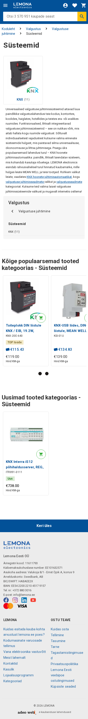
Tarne (55, 647)
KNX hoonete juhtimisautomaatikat (49, 177)
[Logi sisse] (65, 5)
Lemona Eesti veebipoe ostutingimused (62, 675)
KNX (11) (14, 231)
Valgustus (33, 29)
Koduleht (8, 29)
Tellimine (57, 635)
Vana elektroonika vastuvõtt (24, 652)
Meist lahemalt (14, 658)
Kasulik (8, 669)
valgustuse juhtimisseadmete (25, 181)
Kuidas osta (60, 629)
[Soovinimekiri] (74, 5)
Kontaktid (10, 663)
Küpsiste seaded (63, 686)
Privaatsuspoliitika (64, 664)
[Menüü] (5, 5)
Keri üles (44, 526)
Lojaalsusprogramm (18, 675)
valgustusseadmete (69, 181)
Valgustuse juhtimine (34, 211)
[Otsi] (81, 16)
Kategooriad (12, 681)
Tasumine (58, 641)
